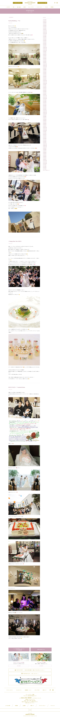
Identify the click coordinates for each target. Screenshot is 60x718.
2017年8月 (44, 166)
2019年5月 (44, 137)
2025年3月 (44, 43)
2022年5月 (44, 90)
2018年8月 (44, 149)
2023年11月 (45, 65)
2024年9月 (44, 51)
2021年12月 (45, 95)
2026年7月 (44, 21)
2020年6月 (44, 119)
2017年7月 (44, 167)
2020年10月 (45, 113)
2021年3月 (44, 108)
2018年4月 (44, 155)
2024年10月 (45, 50)
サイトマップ (53, 705)
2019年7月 (44, 134)
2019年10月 (45, 130)
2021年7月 (44, 102)
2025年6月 (44, 39)
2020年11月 (45, 112)
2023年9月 (44, 68)
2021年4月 (44, 106)
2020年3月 (44, 123)
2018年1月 (44, 159)
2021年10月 (45, 98)
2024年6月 (44, 55)
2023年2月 (44, 77)
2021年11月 (45, 97)
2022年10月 (45, 83)
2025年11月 (45, 32)
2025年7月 (44, 37)
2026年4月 (44, 25)
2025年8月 (44, 36)
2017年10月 (45, 163)
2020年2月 (44, 124)
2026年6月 (44, 22)
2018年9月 (44, 148)
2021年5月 (44, 105)
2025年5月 (44, 40)
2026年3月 (44, 26)
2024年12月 (45, 47)
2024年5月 (44, 57)
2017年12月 (45, 160)
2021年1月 (44, 109)
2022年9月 (44, 84)
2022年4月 (44, 91)
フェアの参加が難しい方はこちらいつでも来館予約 (19, 649)
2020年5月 (44, 120)
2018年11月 (45, 145)
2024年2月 (44, 61)
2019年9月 (44, 131)
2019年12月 (45, 127)
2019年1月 (44, 142)
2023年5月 (44, 73)
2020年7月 (44, 117)
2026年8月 (44, 19)
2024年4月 (44, 58)
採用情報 (16, 705)
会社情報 (24, 705)
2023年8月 (44, 69)
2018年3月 (44, 156)
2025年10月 (45, 33)
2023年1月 (44, 79)
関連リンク (32, 705)
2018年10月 (45, 146)
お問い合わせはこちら (41, 649)
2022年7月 (44, 87)
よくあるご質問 (7, 705)
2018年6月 (44, 152)
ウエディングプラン (18, 2)
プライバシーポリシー (42, 705)
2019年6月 (44, 135)
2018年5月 (44, 153)
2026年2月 (44, 28)
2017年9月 (44, 164)
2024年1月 (44, 62)
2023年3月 (44, 76)
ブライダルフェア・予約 (42, 2)
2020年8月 (44, 116)
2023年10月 (45, 66)
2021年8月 (44, 101)
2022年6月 (44, 88)
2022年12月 (45, 80)
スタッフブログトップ (46, 170)
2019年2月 (44, 141)
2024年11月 (45, 48)
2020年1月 (44, 126)
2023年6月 (44, 72)
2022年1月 (44, 94)
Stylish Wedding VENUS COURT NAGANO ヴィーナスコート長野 (30, 2)
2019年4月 (44, 138)
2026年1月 (44, 29)
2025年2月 (44, 44)
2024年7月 (44, 54)
